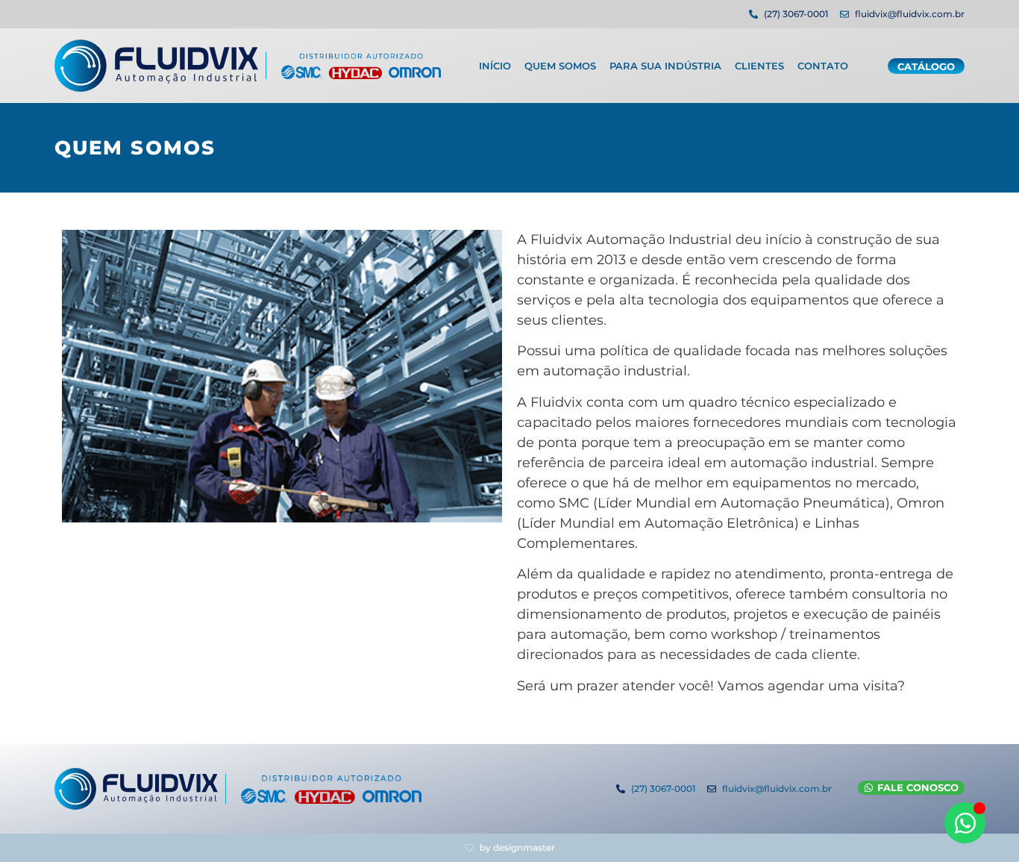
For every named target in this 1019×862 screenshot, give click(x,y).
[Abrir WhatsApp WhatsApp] (964, 822)
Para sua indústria (665, 66)
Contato (822, 66)
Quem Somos (560, 66)
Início (495, 66)
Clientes (759, 66)
